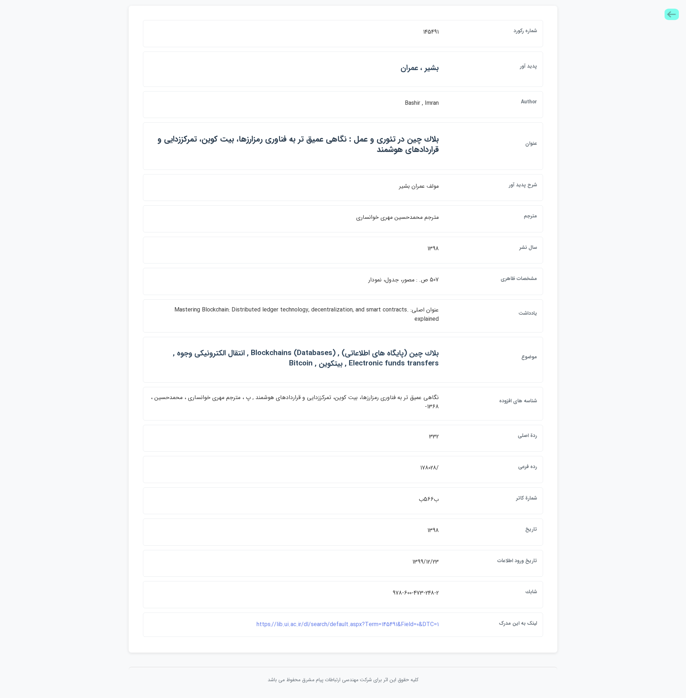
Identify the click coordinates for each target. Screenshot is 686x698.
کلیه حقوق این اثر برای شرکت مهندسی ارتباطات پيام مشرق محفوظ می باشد (343, 680)
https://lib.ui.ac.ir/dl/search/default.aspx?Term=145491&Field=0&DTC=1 (348, 624)
